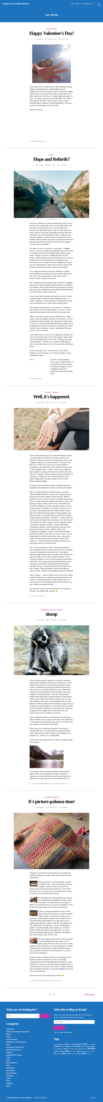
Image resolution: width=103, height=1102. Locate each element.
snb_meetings (61, 783)
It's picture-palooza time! (51, 801)
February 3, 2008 (52, 807)
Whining (55, 392)
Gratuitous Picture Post (15, 1047)
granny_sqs (60, 1048)
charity (89, 1044)
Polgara (41, 39)
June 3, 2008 (51, 402)
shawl (82, 1051)
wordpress (69, 1053)
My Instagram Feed (86, 3)
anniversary (61, 1044)
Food (8, 1044)
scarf (56, 783)
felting (72, 1046)
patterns (61, 1051)
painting (56, 1051)
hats (51, 783)
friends (37, 141)
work (73, 1053)
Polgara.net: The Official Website (16, 4)
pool (71, 1051)
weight (59, 1053)
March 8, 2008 (52, 620)
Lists (8, 1060)
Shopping (48, 392)
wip (67, 783)
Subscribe (59, 1027)
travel (92, 1051)
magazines (84, 1048)
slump (51, 614)
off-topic (38, 378)
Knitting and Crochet (48, 609)
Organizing (10, 1068)
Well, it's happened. (51, 396)
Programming (11, 1073)
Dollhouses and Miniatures (16, 1042)
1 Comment (63, 620)
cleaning (93, 1044)
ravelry (74, 1051)
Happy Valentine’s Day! (51, 33)
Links (8, 1057)
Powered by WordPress (40, 1097)
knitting (76, 1048)
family (33, 141)
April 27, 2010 (51, 165)
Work (8, 1086)
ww (76, 1053)
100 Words (10, 1029)
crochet (34, 783)
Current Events (11, 1039)
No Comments (64, 39)
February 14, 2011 (51, 39)
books (85, 1044)
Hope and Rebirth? (51, 159)
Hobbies (9, 1052)
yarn (61, 980)
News (8, 1065)
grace (55, 1048)
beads (70, 1044)
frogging (47, 783)
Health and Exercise (13, 1050)
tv (94, 1051)
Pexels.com (55, 451)
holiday (41, 141)
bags (66, 1044)
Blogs (8, 1034)
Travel (51, 155)
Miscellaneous (51, 29)
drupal (63, 1046)
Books (8, 1037)
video (45, 141)
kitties (72, 1048)
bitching (34, 596)
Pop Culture (10, 1070)
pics (41, 378)
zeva (88, 1053)
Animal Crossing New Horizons (17, 1031)
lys (80, 1048)
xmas (79, 1053)
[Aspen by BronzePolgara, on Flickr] (51, 756)
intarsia (49, 980)
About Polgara (75, 3)
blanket (79, 1044)
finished (38, 783)
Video (8, 1081)
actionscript (56, 1044)
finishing (83, 1046)
